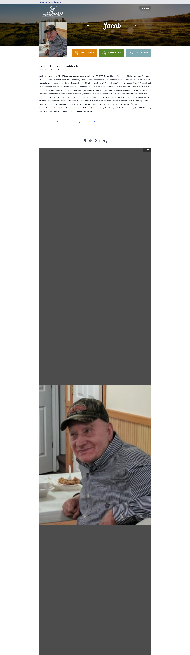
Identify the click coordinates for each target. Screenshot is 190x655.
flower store (98, 121)
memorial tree (65, 121)
